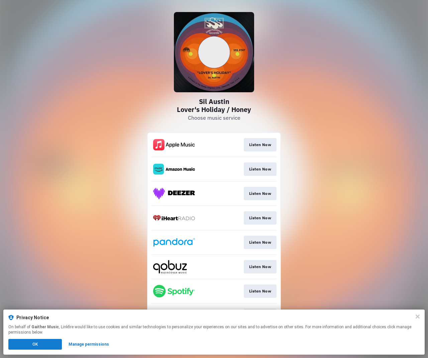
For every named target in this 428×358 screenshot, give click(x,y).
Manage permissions (89, 344)
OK (35, 344)
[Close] (417, 316)
